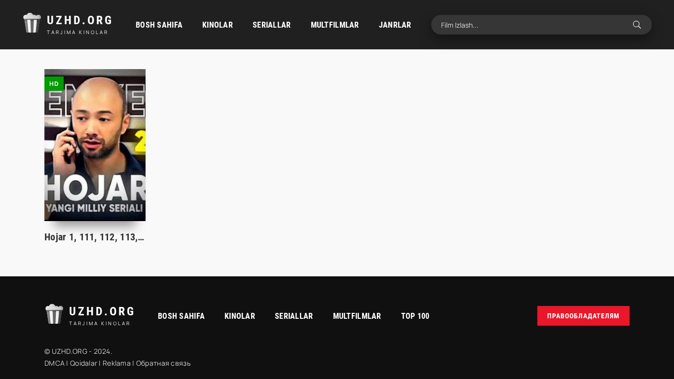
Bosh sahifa (159, 25)
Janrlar (395, 25)
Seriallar (272, 25)
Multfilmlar (335, 25)
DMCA (54, 363)
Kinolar (217, 25)
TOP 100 (415, 316)
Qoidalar (83, 363)
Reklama (117, 363)
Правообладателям (583, 316)
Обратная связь (163, 363)
